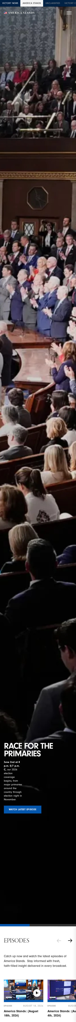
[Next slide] (70, 940)
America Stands (32, 3)
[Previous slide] (59, 940)
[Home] (19, 13)
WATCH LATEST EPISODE (22, 809)
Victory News (10, 3)
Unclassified (52, 3)
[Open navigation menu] (69, 13)
